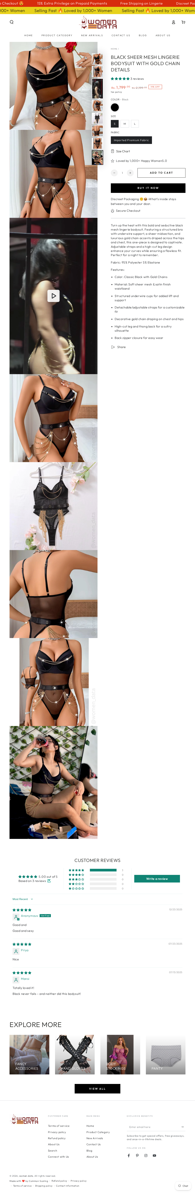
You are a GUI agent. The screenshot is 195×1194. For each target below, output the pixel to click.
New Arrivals (94, 1138)
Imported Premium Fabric (131, 140)
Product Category (98, 1132)
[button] (12, 22)
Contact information (67, 1185)
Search (52, 1150)
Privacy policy (57, 1132)
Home (114, 49)
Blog (89, 1150)
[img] (22, 910)
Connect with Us (58, 1156)
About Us (54, 1144)
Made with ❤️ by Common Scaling (29, 1181)
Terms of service (59, 1126)
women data (26, 1175)
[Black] (115, 107)
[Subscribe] (183, 1127)
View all (97, 1088)
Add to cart (161, 172)
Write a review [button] (157, 879)
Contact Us (93, 1144)
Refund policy (57, 1138)
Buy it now (148, 188)
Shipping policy (44, 1185)
